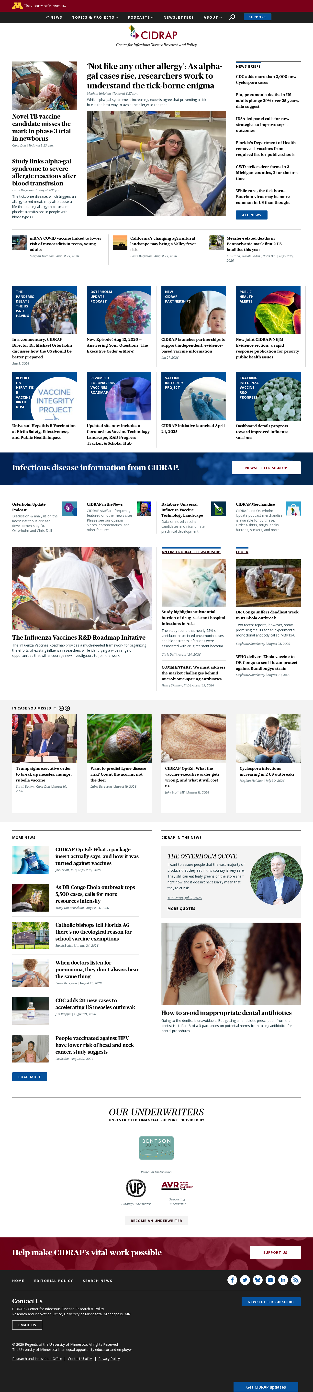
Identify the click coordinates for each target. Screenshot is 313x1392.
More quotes (181, 908)
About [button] (211, 17)
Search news (97, 1280)
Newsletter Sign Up (266, 467)
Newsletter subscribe (271, 1301)
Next (67, 708)
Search (232, 17)
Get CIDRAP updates (266, 1387)
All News (251, 215)
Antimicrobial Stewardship (191, 551)
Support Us (275, 1252)
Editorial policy (53, 1280)
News (56, 17)
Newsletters (179, 17)
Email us (27, 1325)
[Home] (152, 32)
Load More (29, 1077)
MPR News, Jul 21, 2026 (185, 898)
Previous (61, 708)
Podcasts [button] (139, 17)
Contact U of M (80, 1358)
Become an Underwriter (156, 1220)
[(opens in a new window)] (39, 5)
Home (18, 1280)
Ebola (242, 551)
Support (258, 17)
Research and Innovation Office (37, 1358)
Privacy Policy (109, 1358)
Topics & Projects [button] (93, 17)
